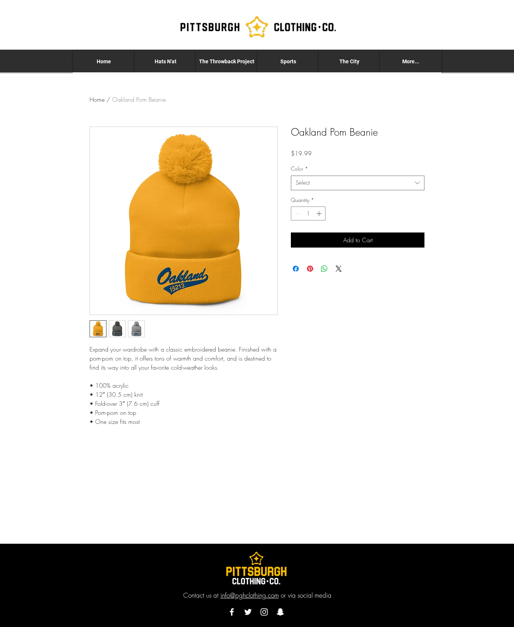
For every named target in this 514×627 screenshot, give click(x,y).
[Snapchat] (280, 612)
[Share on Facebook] (295, 268)
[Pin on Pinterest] (310, 268)
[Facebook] (232, 612)
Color (299, 168)
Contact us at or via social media (257, 595)
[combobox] (357, 183)
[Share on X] (338, 268)
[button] (165, 61)
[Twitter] (248, 612)
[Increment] (319, 213)
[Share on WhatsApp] (324, 268)
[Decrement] (296, 213)
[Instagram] (264, 612)
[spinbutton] (308, 213)
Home (97, 99)
